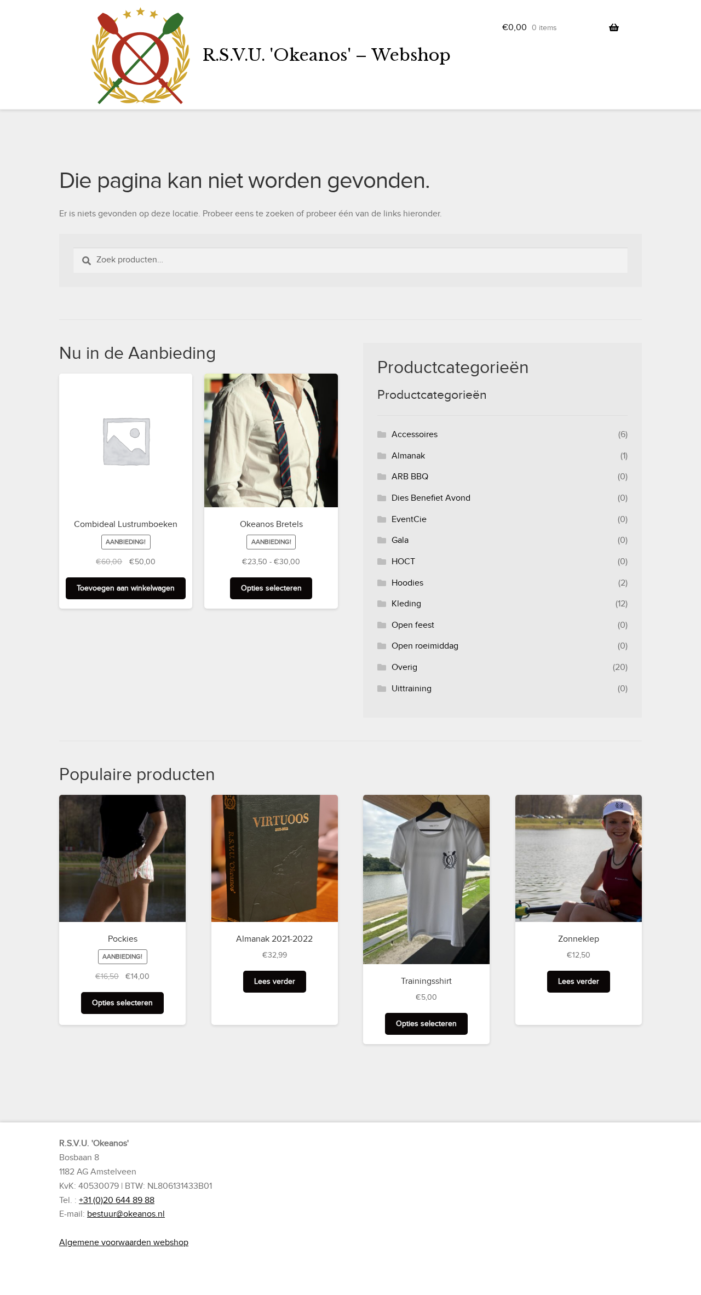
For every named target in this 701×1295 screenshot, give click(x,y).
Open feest (413, 625)
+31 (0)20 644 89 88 (116, 1200)
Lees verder (274, 981)
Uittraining (412, 688)
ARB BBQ (410, 476)
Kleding (406, 603)
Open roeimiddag (425, 645)
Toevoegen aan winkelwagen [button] (126, 588)
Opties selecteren (271, 588)
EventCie (409, 519)
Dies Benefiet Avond (431, 497)
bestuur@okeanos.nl (126, 1213)
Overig (404, 667)
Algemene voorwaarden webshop (123, 1242)
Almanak (408, 455)
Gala (400, 540)
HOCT (403, 561)
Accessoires (415, 434)
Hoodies (407, 582)
